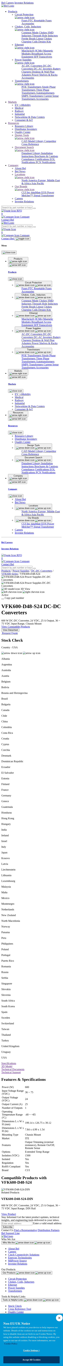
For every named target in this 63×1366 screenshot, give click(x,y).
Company (13, 165)
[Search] (34, 208)
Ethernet (12, 1284)
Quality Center (16, 1312)
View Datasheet (10, 630)
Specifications (8, 1063)
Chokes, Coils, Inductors (21, 1281)
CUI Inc (26, 192)
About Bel (13, 1248)
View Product (8, 1214)
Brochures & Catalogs (46, 156)
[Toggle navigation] (23, 239)
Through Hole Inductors (45, 35)
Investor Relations (24, 2)
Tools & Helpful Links (13, 1300)
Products (12, 11)
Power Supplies (21, 570)
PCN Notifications (45, 162)
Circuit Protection (17, 1278)
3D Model (6, 1066)
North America (30, 180)
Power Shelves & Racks (44, 74)
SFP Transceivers (43, 56)
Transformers (15, 1290)
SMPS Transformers (33, 96)
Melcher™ (28, 195)
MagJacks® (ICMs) (32, 50)
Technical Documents (12, 1069)
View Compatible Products (15, 626)
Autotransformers (45, 92)
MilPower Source (17, 1260)
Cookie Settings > (31, 1350)
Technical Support (11, 1072)
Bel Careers (7, 2)
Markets (12, 102)
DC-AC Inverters (43, 68)
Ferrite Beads (29, 38)
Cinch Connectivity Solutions (23, 1254)
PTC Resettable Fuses (40, 20)
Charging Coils (30, 41)
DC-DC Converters (41, 570)
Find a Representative (25, 1230)
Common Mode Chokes (35, 32)
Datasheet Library (31, 153)
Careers (12, 1251)
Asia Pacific (37, 183)
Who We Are (9, 1242)
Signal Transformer (44, 195)
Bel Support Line (10, 1233)
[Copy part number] (2, 598)
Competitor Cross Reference (39, 143)
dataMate (36, 192)
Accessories (28, 23)
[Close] (9, 252)
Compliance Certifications (36, 159)
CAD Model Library (33, 141)
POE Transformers (32, 86)
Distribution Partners (48, 1230)
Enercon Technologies (20, 1257)
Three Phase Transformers (35, 91)
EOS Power (47, 192)
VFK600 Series (9, 573)
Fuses (25, 20)
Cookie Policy (10, 1343)
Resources (13, 123)
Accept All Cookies (31, 1359)
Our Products (9, 1272)
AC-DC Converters (32, 65)
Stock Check (15, 1306)
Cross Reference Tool (19, 1309)
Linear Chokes (44, 38)
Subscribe (7, 1227)
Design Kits (44, 41)
